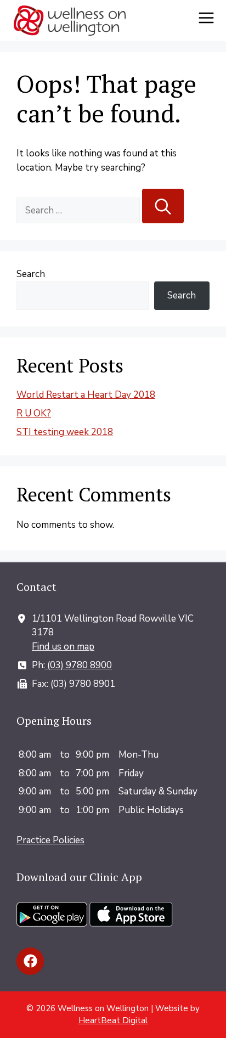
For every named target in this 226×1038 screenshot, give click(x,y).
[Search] (163, 206)
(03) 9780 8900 (78, 665)
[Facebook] (30, 961)
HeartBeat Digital (113, 1020)
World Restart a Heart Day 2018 (85, 394)
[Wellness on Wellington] (69, 20)
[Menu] (209, 21)
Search (30, 274)
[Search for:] (79, 210)
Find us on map (63, 646)
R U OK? (33, 413)
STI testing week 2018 (64, 432)
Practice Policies (50, 840)
